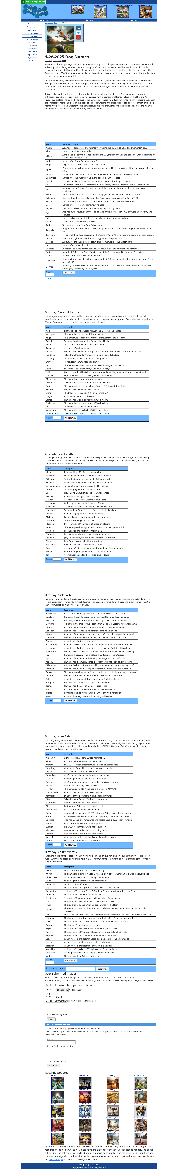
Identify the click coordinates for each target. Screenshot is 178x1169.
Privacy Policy (84, 1164)
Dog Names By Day (51, 23)
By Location (32, 58)
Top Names (32, 48)
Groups (35, 2)
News (136, 20)
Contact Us (95, 1164)
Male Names (32, 30)
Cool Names (32, 45)
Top (23, 2)
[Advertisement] (100, 126)
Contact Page (56, 1159)
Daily (91, 20)
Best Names (32, 52)
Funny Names (32, 39)
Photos (42, 2)
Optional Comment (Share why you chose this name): (71, 1001)
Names (28, 2)
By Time (32, 61)
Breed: (59, 997)
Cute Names (32, 24)
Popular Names (32, 33)
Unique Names (32, 42)
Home (45, 20)
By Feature (32, 55)
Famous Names (32, 36)
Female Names (32, 27)
